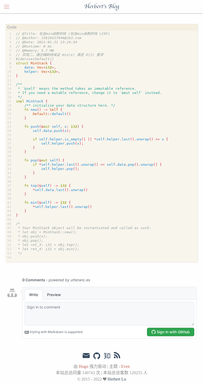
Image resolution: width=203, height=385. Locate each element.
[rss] (117, 356)
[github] (97, 356)
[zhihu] (106, 356)
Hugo (83, 366)
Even (125, 366)
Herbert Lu (117, 379)
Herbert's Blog (101, 6)
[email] (86, 356)
